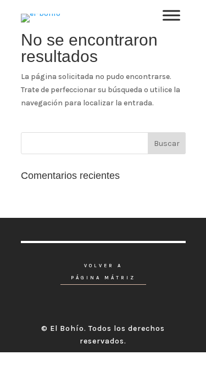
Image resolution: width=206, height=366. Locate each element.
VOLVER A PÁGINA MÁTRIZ (103, 272)
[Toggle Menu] (171, 15)
